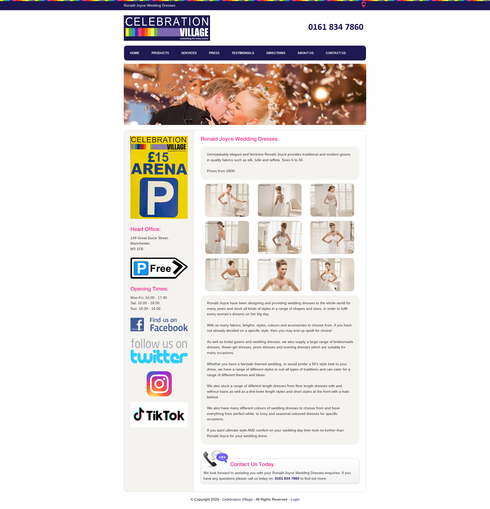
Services (189, 53)
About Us (306, 53)
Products (160, 53)
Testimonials (243, 53)
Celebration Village (237, 499)
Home (134, 53)
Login (295, 499)
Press (214, 53)
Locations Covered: (364, 6)
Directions (275, 53)
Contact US (336, 53)
